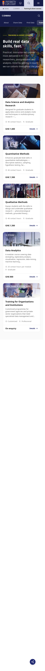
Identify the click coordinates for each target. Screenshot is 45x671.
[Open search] (29, 3)
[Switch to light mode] (20, 3)
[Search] (38, 15)
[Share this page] (33, 662)
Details (34, 129)
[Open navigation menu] (38, 3)
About (6, 22)
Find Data (30, 22)
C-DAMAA (16, 9)
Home (6, 9)
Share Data (17, 22)
